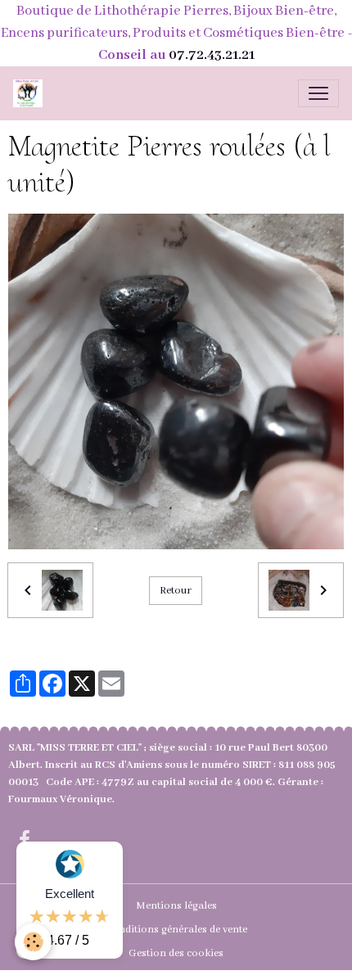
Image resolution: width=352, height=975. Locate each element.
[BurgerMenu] (318, 93)
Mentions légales (176, 906)
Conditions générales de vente (176, 930)
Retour (176, 591)
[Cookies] (33, 941)
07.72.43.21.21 (212, 55)
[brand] (31, 93)
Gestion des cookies (176, 953)
